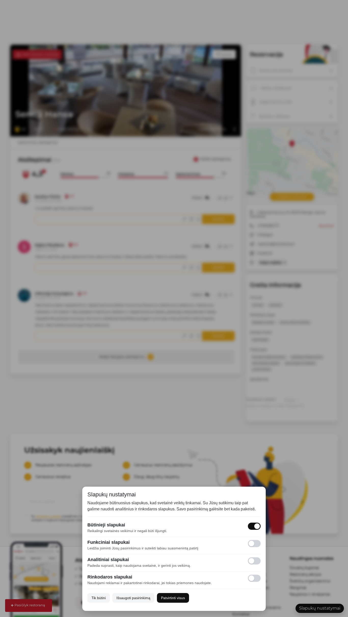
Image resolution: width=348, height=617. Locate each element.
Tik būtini (98, 598)
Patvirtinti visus (173, 598)
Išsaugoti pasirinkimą (133, 598)
